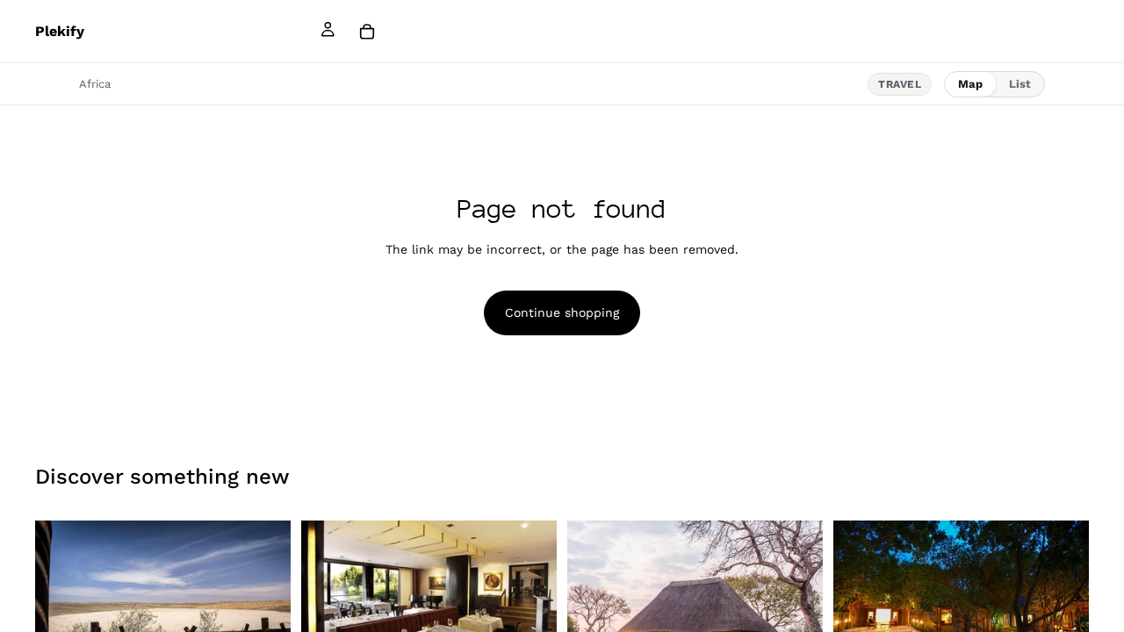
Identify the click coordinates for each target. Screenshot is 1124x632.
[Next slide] (264, 605)
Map (970, 83)
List (1020, 83)
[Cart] (367, 31)
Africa (95, 83)
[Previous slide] (61, 605)
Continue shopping (562, 312)
